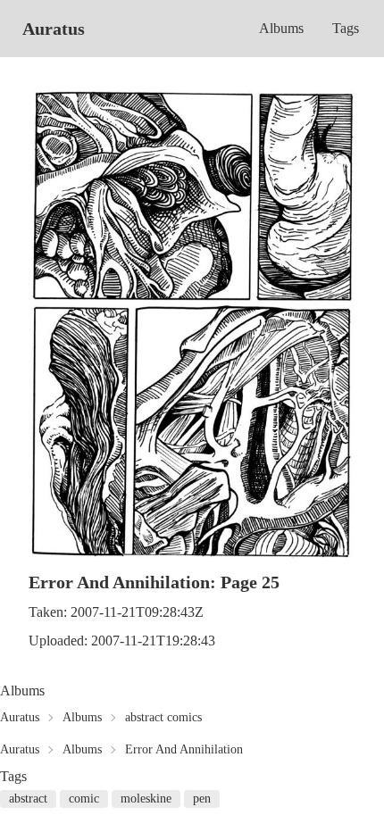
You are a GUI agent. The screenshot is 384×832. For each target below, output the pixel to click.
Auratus (53, 28)
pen (202, 798)
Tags (345, 28)
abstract (28, 798)
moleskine (146, 798)
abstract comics (163, 717)
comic (84, 798)
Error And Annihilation (184, 749)
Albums (281, 28)
